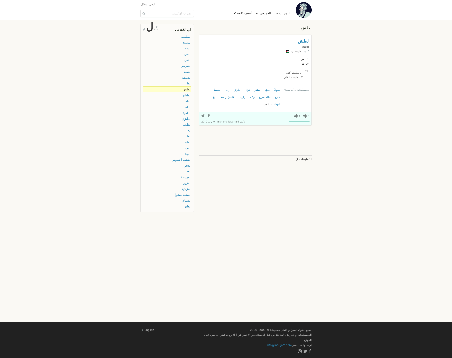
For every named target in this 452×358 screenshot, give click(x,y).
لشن (187, 60)
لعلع (188, 206)
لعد (188, 171)
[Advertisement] (255, 140)
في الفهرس (183, 29)
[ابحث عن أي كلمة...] (143, 13)
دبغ (214, 97)
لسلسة (186, 36)
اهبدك (276, 104)
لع (189, 130)
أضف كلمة (244, 13)
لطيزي (186, 119)
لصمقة (186, 77)
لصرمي (186, 66)
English (149, 330)
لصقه (187, 72)
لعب (188, 148)
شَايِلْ (277, 89)
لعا (189, 136)
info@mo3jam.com (279, 345)
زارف (242, 97)
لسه (188, 48)
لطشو (187, 95)
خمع (277, 97)
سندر (257, 89)
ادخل (152, 4)
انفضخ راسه (227, 97)
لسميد (187, 42)
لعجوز (187, 165)
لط (189, 83)
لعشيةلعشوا (183, 195)
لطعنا (187, 101)
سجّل (144, 4)
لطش (303, 41)
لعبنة (188, 154)
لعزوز (187, 183)
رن (228, 89)
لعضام (186, 200)
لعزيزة (186, 189)
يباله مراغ (264, 97)
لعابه (188, 142)
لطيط (187, 124)
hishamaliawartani (228, 121)
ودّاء (252, 97)
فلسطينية (295, 51)
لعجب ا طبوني (181, 159)
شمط (216, 89)
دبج (248, 89)
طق (267, 89)
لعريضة (186, 177)
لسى (187, 54)
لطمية (187, 113)
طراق (237, 89)
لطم (188, 107)
